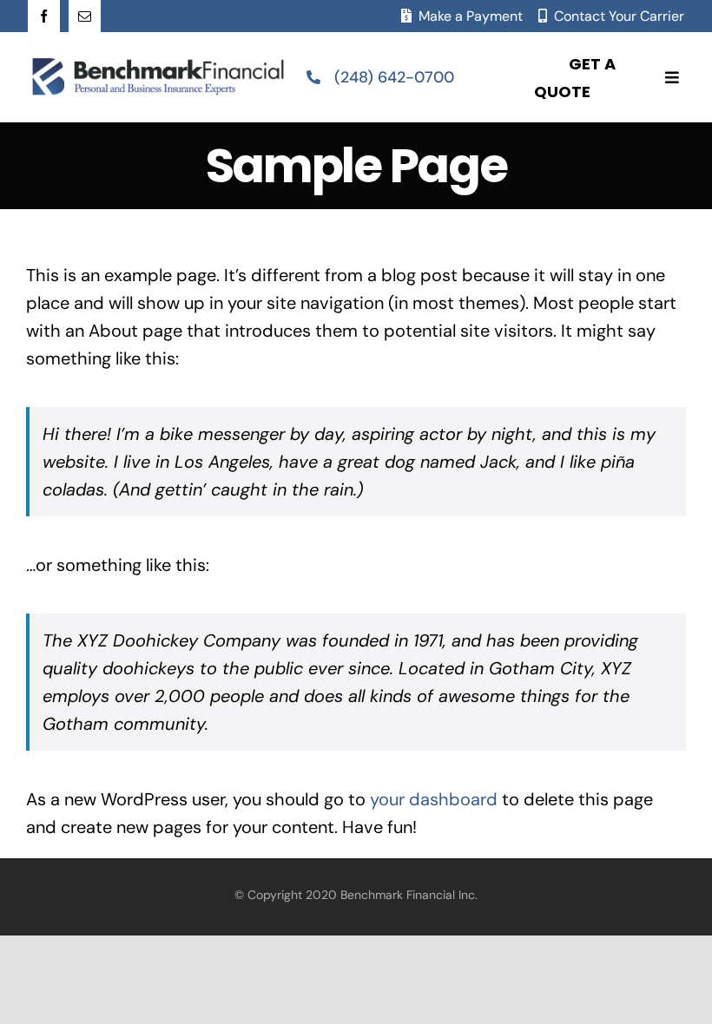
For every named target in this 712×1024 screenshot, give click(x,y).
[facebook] (44, 16)
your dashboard (434, 799)
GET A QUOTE (575, 77)
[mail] (85, 16)
